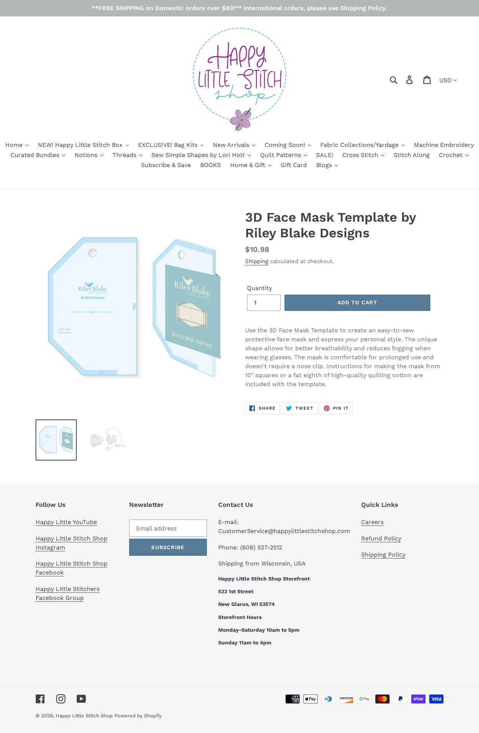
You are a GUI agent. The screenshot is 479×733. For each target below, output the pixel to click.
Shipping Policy (383, 554)
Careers (372, 522)
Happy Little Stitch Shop (84, 715)
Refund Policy (381, 538)
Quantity (259, 288)
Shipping (256, 261)
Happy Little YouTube (66, 522)
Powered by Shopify (138, 715)
